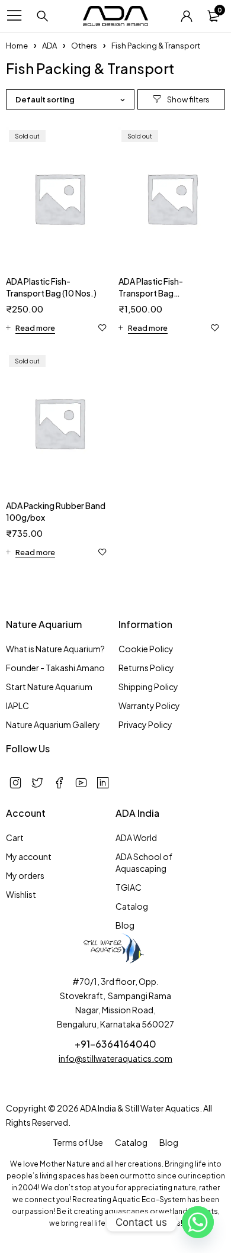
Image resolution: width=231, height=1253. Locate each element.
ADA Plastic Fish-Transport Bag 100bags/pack (150, 293)
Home (17, 45)
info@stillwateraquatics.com (115, 1058)
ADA (49, 45)
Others (84, 45)
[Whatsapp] (198, 1222)
